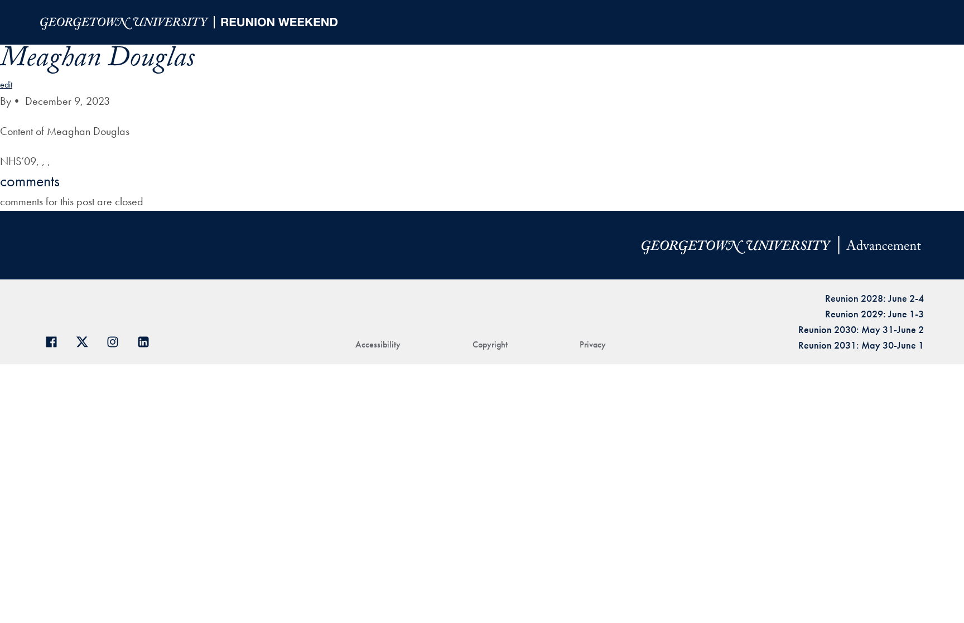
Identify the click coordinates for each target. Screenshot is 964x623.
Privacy (593, 344)
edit (6, 84)
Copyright (490, 344)
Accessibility (378, 344)
